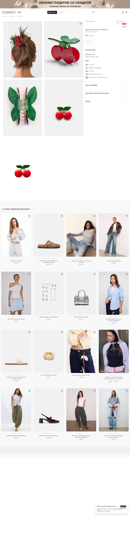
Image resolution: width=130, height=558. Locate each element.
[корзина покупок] (126, 12)
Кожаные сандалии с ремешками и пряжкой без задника (48, 261)
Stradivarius (90, 21)
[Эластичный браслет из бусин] (49, 351)
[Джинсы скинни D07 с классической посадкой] (81, 235)
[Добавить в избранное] (29, 216)
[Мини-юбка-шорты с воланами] (16, 293)
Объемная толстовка (16, 260)
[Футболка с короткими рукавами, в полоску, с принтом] (114, 410)
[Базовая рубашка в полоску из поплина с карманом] (114, 293)
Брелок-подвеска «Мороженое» (81, 375)
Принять (123, 506)
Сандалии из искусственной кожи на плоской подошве (16, 378)
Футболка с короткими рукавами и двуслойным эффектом (81, 436)
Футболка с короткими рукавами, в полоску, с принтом (114, 436)
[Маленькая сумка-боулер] (81, 293)
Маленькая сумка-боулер (81, 317)
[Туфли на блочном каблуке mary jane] (49, 409)
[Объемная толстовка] (16, 235)
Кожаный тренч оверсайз (113, 261)
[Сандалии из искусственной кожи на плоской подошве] (16, 351)
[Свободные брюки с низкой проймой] (16, 409)
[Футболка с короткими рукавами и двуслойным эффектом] (81, 410)
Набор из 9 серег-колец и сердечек (48, 317)
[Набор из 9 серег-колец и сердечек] (49, 293)
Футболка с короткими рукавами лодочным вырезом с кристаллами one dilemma (113, 378)
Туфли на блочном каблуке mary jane (49, 435)
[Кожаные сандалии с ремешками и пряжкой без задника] (49, 235)
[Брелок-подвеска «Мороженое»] (81, 351)
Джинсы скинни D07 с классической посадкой (81, 261)
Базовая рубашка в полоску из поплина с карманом (114, 319)
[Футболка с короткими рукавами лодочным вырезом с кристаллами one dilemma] (114, 351)
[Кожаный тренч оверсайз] (114, 235)
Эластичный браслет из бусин (49, 375)
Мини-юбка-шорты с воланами (16, 319)
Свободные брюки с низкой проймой (16, 435)
